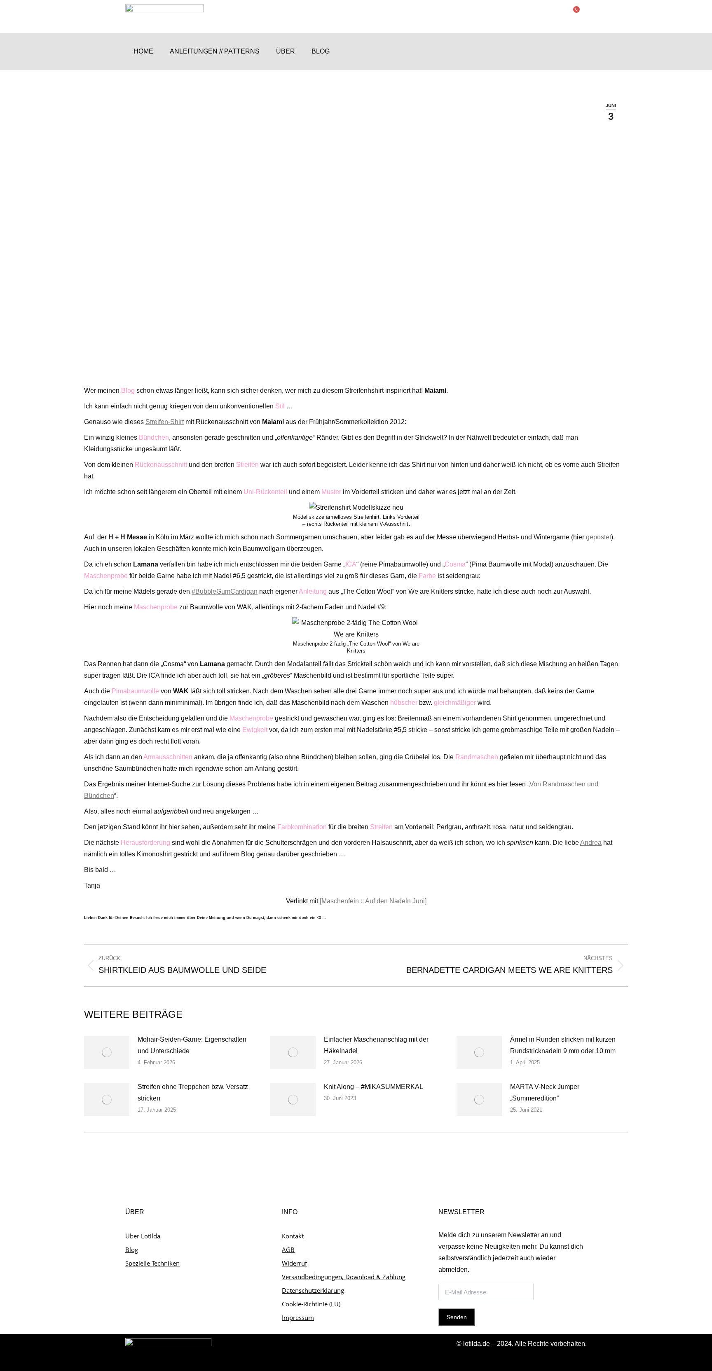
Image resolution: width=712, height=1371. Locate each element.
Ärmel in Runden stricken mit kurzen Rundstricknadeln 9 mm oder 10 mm (563, 1045)
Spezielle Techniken (152, 1263)
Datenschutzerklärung (313, 1290)
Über (285, 51)
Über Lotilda (142, 1236)
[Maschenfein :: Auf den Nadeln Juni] (373, 901)
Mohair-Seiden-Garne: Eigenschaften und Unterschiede (192, 1045)
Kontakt (293, 1236)
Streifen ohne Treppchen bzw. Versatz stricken (193, 1092)
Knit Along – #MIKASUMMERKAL (373, 1086)
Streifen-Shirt (164, 421)
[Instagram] (562, 51)
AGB (288, 1249)
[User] (546, 51)
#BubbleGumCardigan (225, 591)
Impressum (298, 1317)
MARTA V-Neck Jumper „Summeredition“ (544, 1092)
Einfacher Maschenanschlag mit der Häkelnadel (376, 1045)
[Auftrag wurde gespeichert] (106, 1052)
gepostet (598, 537)
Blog (321, 51)
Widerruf (294, 1263)
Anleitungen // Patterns (215, 51)
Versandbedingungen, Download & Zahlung (343, 1277)
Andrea (591, 842)
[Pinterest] (578, 51)
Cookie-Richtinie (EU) (311, 1304)
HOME (143, 51)
